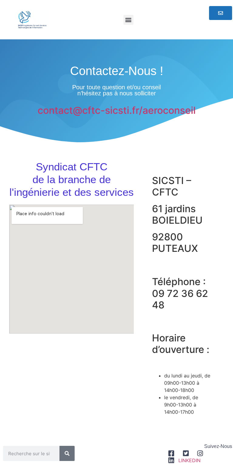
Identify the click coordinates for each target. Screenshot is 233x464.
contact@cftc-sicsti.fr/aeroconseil (117, 110)
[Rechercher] (67, 453)
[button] (128, 20)
